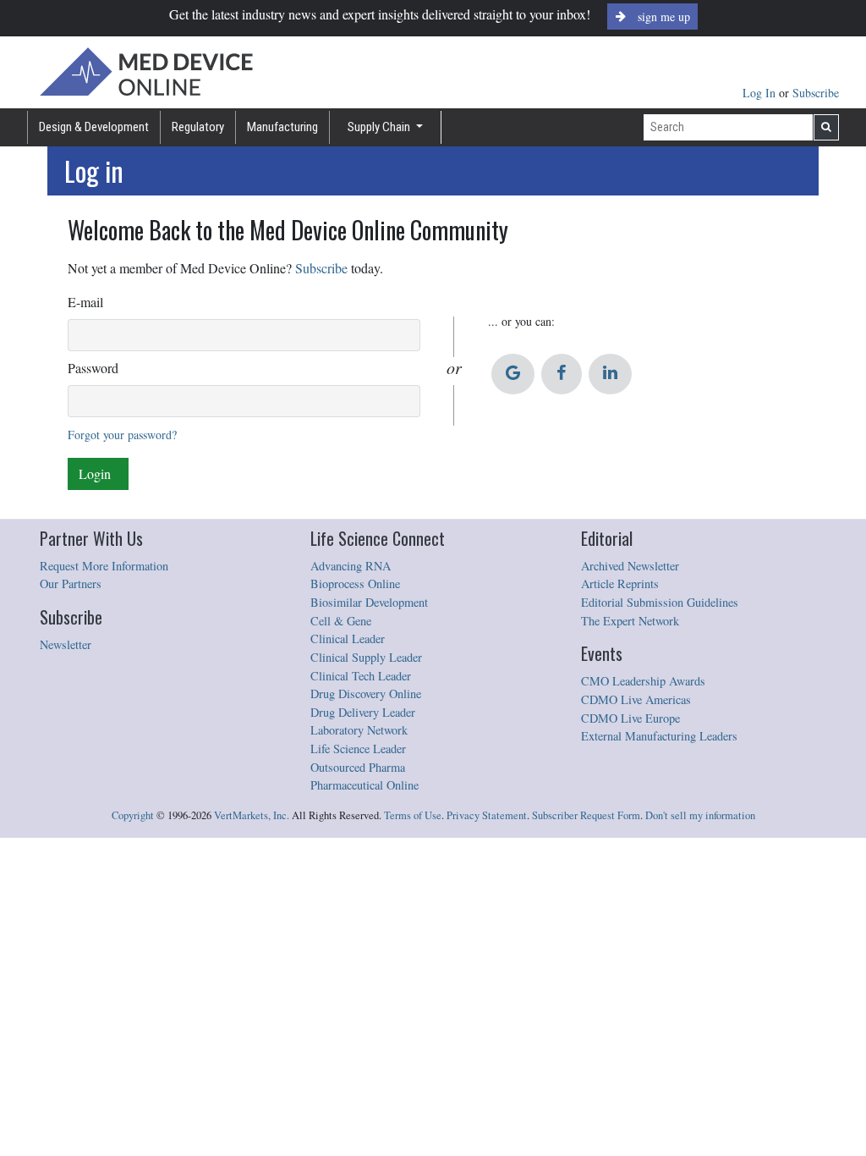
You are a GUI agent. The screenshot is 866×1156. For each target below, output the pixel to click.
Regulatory (198, 127)
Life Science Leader (358, 748)
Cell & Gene (340, 621)
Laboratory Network (359, 730)
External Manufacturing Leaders (659, 736)
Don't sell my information (700, 815)
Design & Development (94, 127)
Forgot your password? (122, 435)
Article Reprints (620, 583)
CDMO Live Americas (636, 699)
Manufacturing (282, 127)
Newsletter (65, 644)
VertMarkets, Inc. (251, 815)
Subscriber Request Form (586, 815)
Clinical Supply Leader (366, 657)
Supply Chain (380, 127)
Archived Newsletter (630, 566)
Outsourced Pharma (357, 767)
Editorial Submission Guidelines (659, 602)
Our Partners (70, 583)
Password (93, 368)
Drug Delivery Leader (362, 712)
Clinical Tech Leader (360, 676)
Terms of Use (412, 815)
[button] (512, 374)
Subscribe (815, 93)
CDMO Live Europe (630, 718)
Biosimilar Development (369, 602)
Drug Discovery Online (365, 693)
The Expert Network (630, 621)
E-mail (85, 302)
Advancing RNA (350, 566)
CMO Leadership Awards (643, 681)
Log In (761, 93)
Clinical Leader (347, 638)
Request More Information (104, 566)
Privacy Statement (487, 815)
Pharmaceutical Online (364, 785)
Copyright (133, 815)
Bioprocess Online (355, 583)
